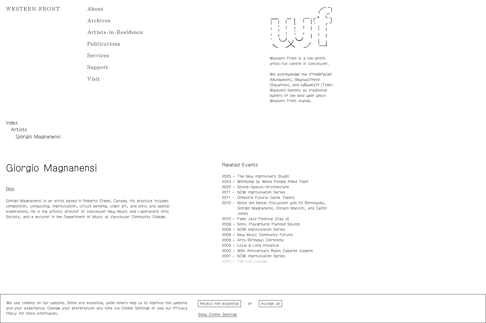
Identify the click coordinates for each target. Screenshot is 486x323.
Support (98, 67)
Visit (93, 79)
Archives (99, 20)
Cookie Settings (223, 314)
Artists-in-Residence (115, 32)
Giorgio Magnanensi (38, 136)
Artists (19, 129)
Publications (103, 44)
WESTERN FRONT (33, 9)
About (95, 9)
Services (98, 55)
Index (12, 122)
